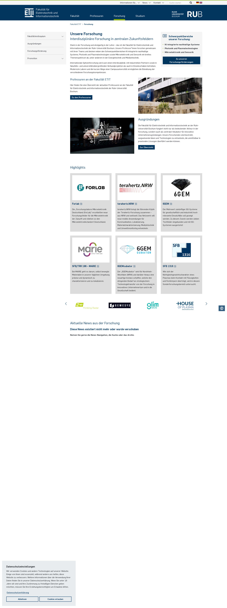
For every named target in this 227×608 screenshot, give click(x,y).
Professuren (96, 15)
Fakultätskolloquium (36, 36)
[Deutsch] (197, 2)
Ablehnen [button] (22, 599)
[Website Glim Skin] (152, 305)
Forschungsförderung (36, 50)
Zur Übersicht (146, 147)
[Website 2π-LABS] (86, 305)
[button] (62, 36)
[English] (201, 2)
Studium (140, 15)
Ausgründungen (34, 43)
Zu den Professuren (81, 97)
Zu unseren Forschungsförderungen (181, 60)
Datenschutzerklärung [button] (18, 592)
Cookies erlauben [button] (55, 599)
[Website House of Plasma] (185, 305)
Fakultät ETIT (76, 24)
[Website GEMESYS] (119, 305)
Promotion (32, 58)
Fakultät (74, 15)
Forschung (119, 15)
